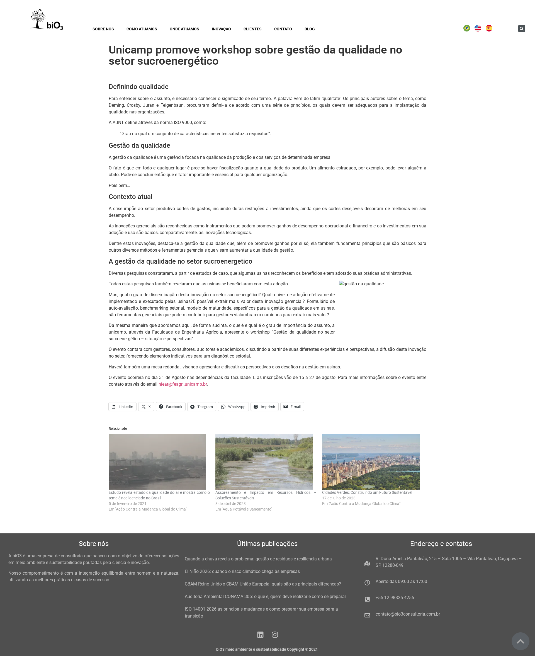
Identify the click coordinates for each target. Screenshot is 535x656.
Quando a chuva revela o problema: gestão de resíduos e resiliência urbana (258, 559)
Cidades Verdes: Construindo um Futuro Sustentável (367, 492)
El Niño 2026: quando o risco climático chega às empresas (242, 571)
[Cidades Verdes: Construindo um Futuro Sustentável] (372, 462)
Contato (283, 29)
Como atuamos (142, 29)
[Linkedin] (260, 634)
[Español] (489, 30)
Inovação (221, 29)
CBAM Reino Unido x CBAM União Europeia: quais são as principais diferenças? (263, 584)
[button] (521, 28)
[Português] (466, 30)
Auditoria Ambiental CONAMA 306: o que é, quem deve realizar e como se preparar (265, 596)
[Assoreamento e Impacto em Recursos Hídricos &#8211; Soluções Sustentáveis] (266, 462)
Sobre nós (103, 29)
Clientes (253, 29)
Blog (310, 29)
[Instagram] (275, 634)
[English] (477, 30)
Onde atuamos (184, 29)
